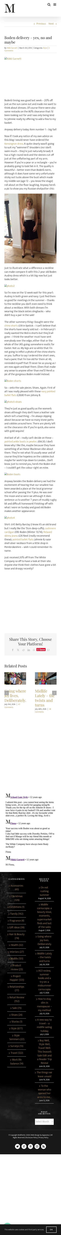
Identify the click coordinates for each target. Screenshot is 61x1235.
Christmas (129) (17, 898)
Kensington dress (13, 144)
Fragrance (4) (17, 921)
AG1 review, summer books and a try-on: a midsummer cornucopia (44, 980)
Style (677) (17, 1029)
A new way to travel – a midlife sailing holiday (44, 1025)
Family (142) (16, 914)
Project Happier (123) (17, 978)
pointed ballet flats (22, 539)
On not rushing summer (44, 891)
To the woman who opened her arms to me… (44, 1091)
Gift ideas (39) (16, 927)
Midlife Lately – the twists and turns (46, 678)
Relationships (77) (17, 988)
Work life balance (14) (16, 1061)
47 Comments (12, 706)
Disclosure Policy (31, 1137)
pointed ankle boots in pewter (20, 441)
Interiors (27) (17, 952)
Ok (51, 1229)
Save (42, 649)
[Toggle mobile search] (49, 4)
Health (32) (17, 945)
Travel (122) (17, 1053)
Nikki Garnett (12, 48)
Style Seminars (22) (16, 1037)
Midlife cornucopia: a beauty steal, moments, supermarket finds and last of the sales (44, 916)
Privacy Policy (43, 1137)
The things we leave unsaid (44, 1074)
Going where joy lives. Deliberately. (15, 678)
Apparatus (45, 1135)
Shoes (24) (16, 1015)
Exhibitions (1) (16, 907)
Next (51, 24)
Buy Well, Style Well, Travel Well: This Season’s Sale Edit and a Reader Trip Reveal (44, 1052)
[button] (6, 693)
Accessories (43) (17, 887)
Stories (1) (17, 1022)
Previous (41, 24)
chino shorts (11, 325)
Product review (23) (17, 967)
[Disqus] (30, 752)
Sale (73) (16, 1008)
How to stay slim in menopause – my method (44, 1004)
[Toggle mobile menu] (55, 4)
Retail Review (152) (16, 999)
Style (45, 48)
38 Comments (43, 710)
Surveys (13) (16, 1046)
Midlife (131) (17, 959)
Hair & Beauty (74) (16, 936)
